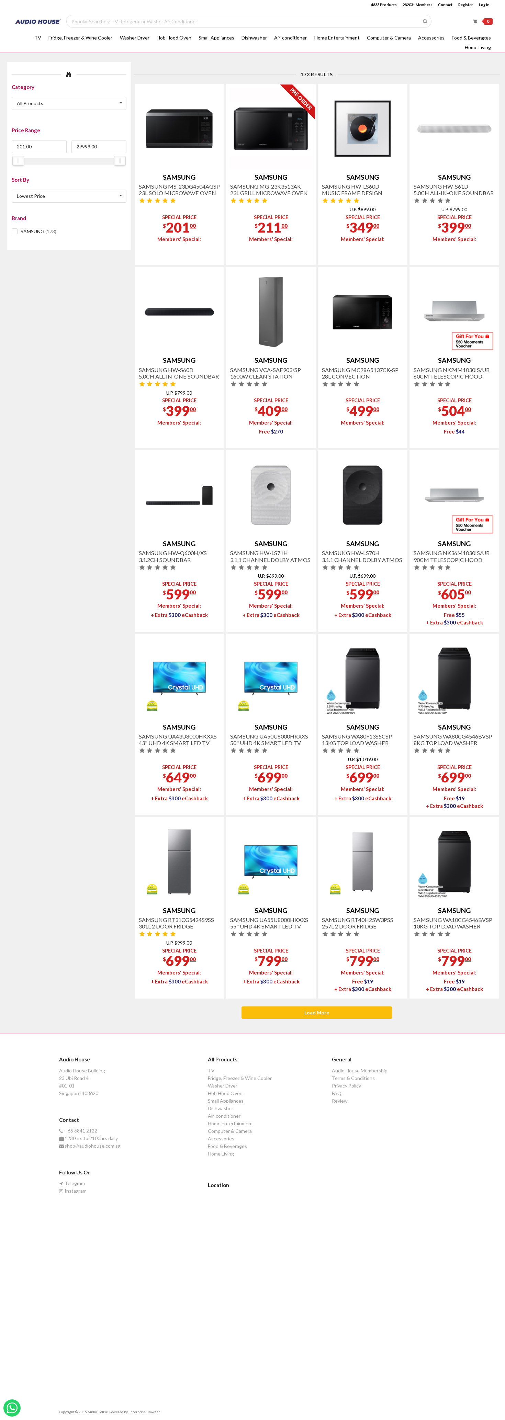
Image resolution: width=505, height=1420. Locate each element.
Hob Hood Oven (174, 38)
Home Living (478, 47)
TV (37, 38)
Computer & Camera (389, 38)
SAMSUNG (38, 231)
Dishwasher (254, 38)
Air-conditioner (290, 38)
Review (340, 1101)
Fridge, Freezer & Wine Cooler (80, 38)
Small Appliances (216, 38)
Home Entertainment (337, 38)
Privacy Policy (346, 1086)
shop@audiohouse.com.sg (93, 1146)
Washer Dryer (134, 38)
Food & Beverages (471, 38)
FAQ (336, 1093)
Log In (484, 4)
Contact (445, 4)
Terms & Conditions (353, 1078)
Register (465, 4)
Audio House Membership (360, 1070)
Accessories (431, 38)
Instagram (76, 1191)
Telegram (75, 1183)
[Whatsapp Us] (12, 1408)
